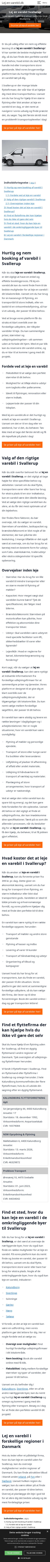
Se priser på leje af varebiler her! (25, 25)
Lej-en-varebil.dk (13, 3)
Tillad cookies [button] (13, 1553)
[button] (25, 1558)
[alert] (25, 1545)
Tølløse (10, 1316)
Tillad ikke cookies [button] (35, 1553)
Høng (9, 1310)
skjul (32, 182)
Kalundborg (13, 1287)
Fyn (33, 1476)
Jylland (22, 1476)
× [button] (47, 1531)
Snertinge (11, 1293)
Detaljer (40, 1543)
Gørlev (9, 1304)
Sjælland (6, 1481)
